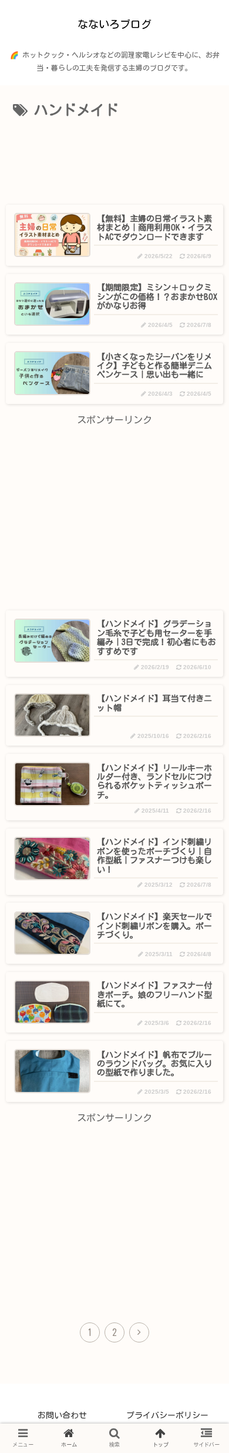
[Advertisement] (114, 158)
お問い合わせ (62, 1415)
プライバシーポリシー (167, 1415)
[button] (199, 1114)
